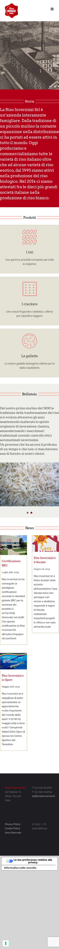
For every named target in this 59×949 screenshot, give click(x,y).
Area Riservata (13, 832)
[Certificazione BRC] (13, 545)
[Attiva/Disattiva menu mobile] (52, 9)
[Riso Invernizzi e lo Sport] (13, 661)
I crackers (30, 304)
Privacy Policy (12, 824)
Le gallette (29, 356)
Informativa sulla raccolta (20, 867)
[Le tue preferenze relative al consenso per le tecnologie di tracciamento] (6, 943)
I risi (29, 252)
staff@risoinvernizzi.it (43, 796)
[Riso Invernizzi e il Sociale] (45, 543)
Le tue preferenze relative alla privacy (33, 861)
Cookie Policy (12, 828)
